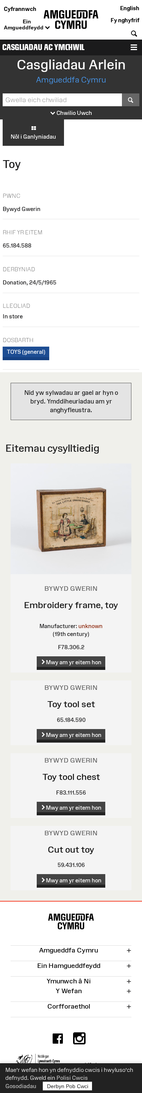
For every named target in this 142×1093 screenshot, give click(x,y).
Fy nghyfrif (125, 20)
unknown (90, 626)
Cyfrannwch (20, 9)
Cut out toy (71, 849)
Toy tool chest (71, 777)
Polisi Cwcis (72, 1078)
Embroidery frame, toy (71, 605)
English (129, 8)
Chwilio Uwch (73, 113)
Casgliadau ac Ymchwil (43, 47)
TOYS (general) (26, 352)
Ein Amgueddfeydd (24, 24)
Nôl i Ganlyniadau (33, 136)
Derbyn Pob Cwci (67, 1086)
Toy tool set (71, 704)
